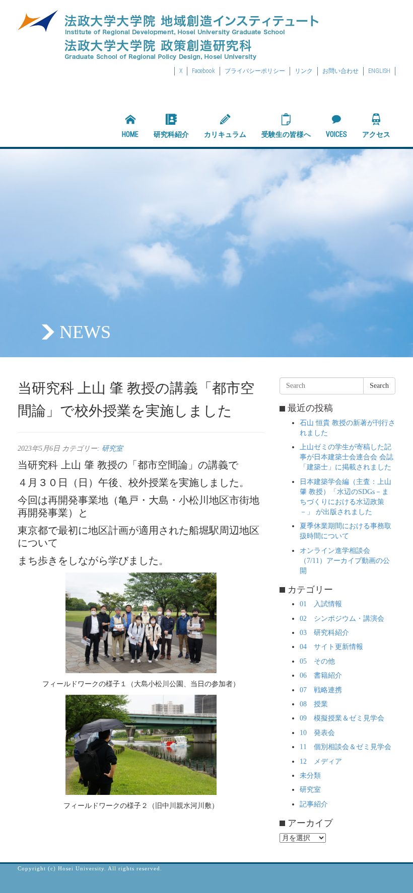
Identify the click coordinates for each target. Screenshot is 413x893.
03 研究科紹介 (324, 632)
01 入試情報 (321, 604)
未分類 (310, 775)
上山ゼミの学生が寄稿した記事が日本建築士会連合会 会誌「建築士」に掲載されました (346, 457)
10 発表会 (317, 733)
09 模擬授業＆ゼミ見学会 (342, 718)
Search (379, 385)
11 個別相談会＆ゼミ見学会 (345, 747)
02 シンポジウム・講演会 (342, 618)
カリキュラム (225, 134)
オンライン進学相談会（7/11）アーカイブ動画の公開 (345, 561)
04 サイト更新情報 (331, 647)
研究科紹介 (171, 134)
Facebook (203, 70)
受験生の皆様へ (286, 134)
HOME (130, 134)
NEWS (85, 332)
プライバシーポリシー (255, 70)
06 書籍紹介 (321, 675)
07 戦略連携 (321, 690)
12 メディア (321, 761)
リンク (304, 70)
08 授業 (314, 704)
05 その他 (317, 661)
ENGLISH (379, 70)
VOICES (336, 134)
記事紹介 (314, 804)
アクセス (376, 134)
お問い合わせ (340, 70)
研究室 (112, 448)
